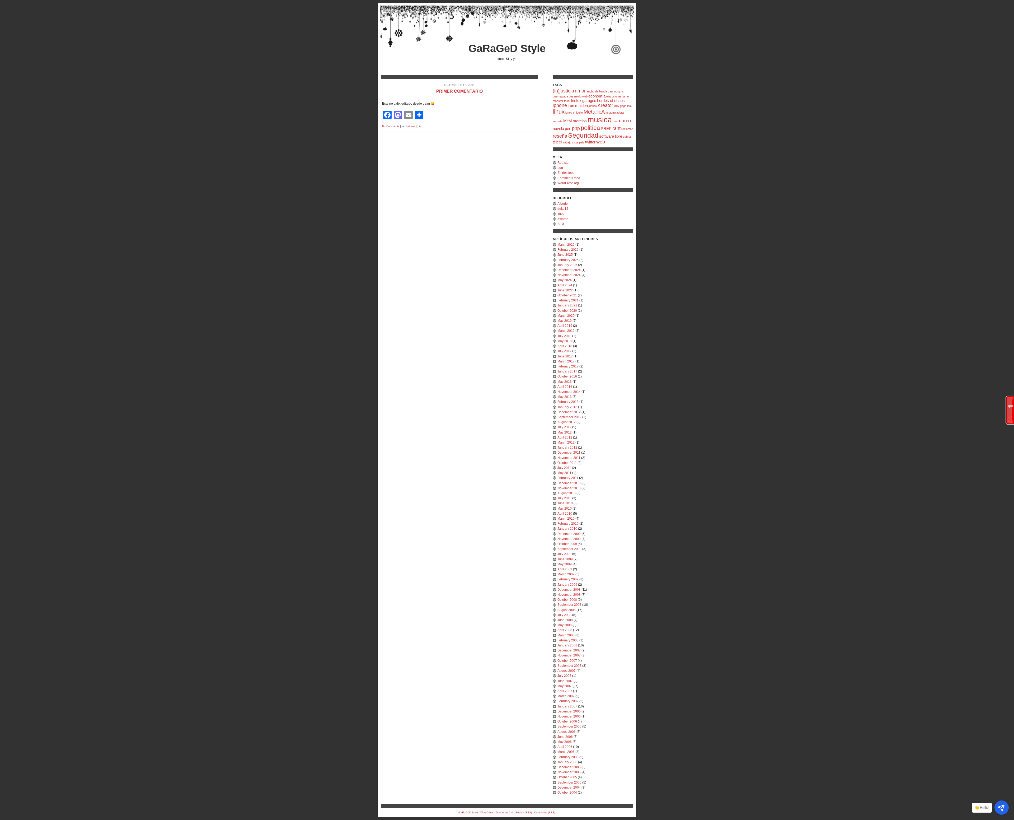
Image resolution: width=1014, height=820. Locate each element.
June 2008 (565, 620)
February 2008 (568, 640)
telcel (557, 142)
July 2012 (564, 427)
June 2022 (565, 290)
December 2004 (569, 787)
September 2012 (569, 417)
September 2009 (569, 549)
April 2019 (564, 326)
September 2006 (569, 726)
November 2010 (569, 488)
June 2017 (565, 356)
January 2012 (567, 447)
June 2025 (565, 255)
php (576, 128)
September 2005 (569, 782)
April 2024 (564, 285)
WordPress (487, 812)
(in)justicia (563, 91)
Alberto (562, 204)
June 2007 (565, 681)
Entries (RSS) (523, 812)
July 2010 (564, 498)
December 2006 (569, 711)
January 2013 (567, 407)
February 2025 (568, 260)
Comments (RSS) (544, 812)
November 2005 (569, 772)
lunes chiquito (574, 112)
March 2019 (566, 331)
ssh (625, 136)
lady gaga (620, 106)
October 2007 (567, 661)
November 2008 (569, 595)
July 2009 (564, 554)
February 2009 (568, 579)
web (600, 142)
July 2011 (564, 468)
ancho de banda (596, 91)
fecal (567, 100)
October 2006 (567, 721)
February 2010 (568, 523)
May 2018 (564, 341)
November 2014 (569, 392)
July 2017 (564, 351)
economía (596, 96)
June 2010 (565, 503)
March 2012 (566, 442)
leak (629, 106)
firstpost (410, 126)
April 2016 (564, 387)
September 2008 (569, 605)
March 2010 (566, 518)
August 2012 (566, 422)
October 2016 (567, 376)
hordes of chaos (611, 100)
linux (559, 111)
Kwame (562, 219)
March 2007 (566, 696)
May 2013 (564, 397)
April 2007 (564, 691)
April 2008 (564, 630)
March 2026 (566, 244)
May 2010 (564, 508)
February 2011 (567, 478)
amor (580, 91)
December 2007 (569, 650)
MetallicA (594, 112)
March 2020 (566, 316)
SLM (560, 224)
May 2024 (564, 280)
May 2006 (564, 742)
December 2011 (568, 452)
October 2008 (567, 600)
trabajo (566, 142)
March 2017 (566, 361)
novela (558, 128)
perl (568, 128)
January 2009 (567, 584)
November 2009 (569, 539)
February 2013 (568, 402)
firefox (576, 100)
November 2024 (569, 275)
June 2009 (565, 559)
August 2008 (566, 610)
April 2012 (564, 437)
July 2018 (564, 336)
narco (625, 120)
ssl (630, 136)
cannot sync (616, 91)
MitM (567, 121)
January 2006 (567, 762)
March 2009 (566, 574)
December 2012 (569, 412)
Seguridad (583, 135)
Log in (561, 168)
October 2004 (567, 792)
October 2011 (567, 463)
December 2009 (569, 534)
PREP (606, 128)
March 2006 (566, 752)
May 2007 (564, 686)
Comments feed (568, 178)
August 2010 (566, 493)
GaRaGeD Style (507, 48)
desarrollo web (578, 96)
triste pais (578, 142)
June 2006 (565, 737)
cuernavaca (560, 96)
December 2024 (569, 270)
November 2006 (569, 716)
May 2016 (564, 382)
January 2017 (567, 371)
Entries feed (566, 173)
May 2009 (564, 564)
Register (563, 163)
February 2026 (568, 249)
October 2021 (567, 295)
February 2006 (568, 757)
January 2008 (567, 645)
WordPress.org (568, 183)
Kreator (605, 105)
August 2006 (566, 732)
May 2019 (564, 321)
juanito (593, 106)
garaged (589, 100)
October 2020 (567, 311)
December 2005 (569, 767)
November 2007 (569, 655)
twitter (590, 142)
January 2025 (567, 265)
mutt (615, 121)
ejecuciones (614, 96)
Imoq (561, 214)
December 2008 (569, 589)
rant (616, 128)
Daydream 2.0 (504, 812)
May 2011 (564, 473)
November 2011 (568, 458)
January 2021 (567, 305)
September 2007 (569, 666)
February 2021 (568, 300)
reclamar (627, 129)
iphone (560, 105)
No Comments (390, 126)
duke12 (562, 209)
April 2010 (564, 513)
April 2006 (564, 747)
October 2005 (567, 777)
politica (590, 127)
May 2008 (564, 625)
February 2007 (568, 701)
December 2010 (569, 483)
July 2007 (564, 676)
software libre (610, 136)
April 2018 (564, 346)
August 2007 (566, 671)
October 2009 (567, 544)
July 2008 (564, 615)
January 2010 (567, 528)
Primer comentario (459, 91)
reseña (560, 136)
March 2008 (566, 635)
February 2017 (568, 366)
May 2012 (564, 432)
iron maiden (578, 105)
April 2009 (564, 569)
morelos (580, 121)
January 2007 (567, 706)
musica (600, 119)
